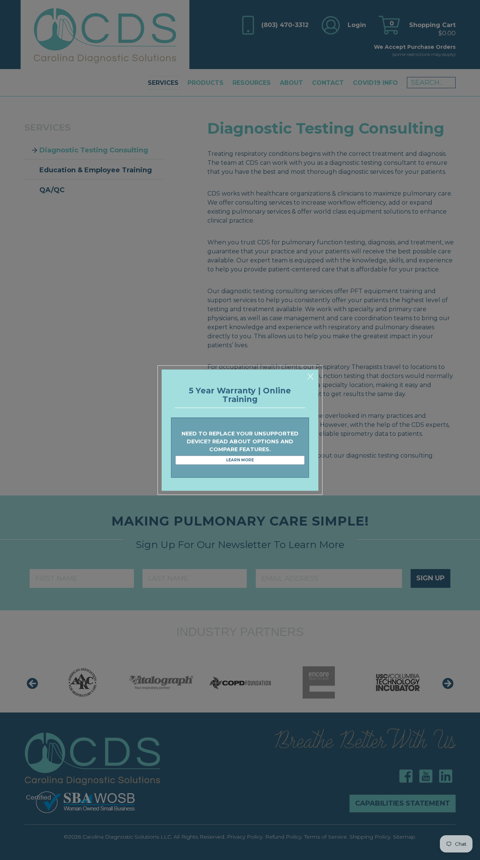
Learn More (240, 460)
